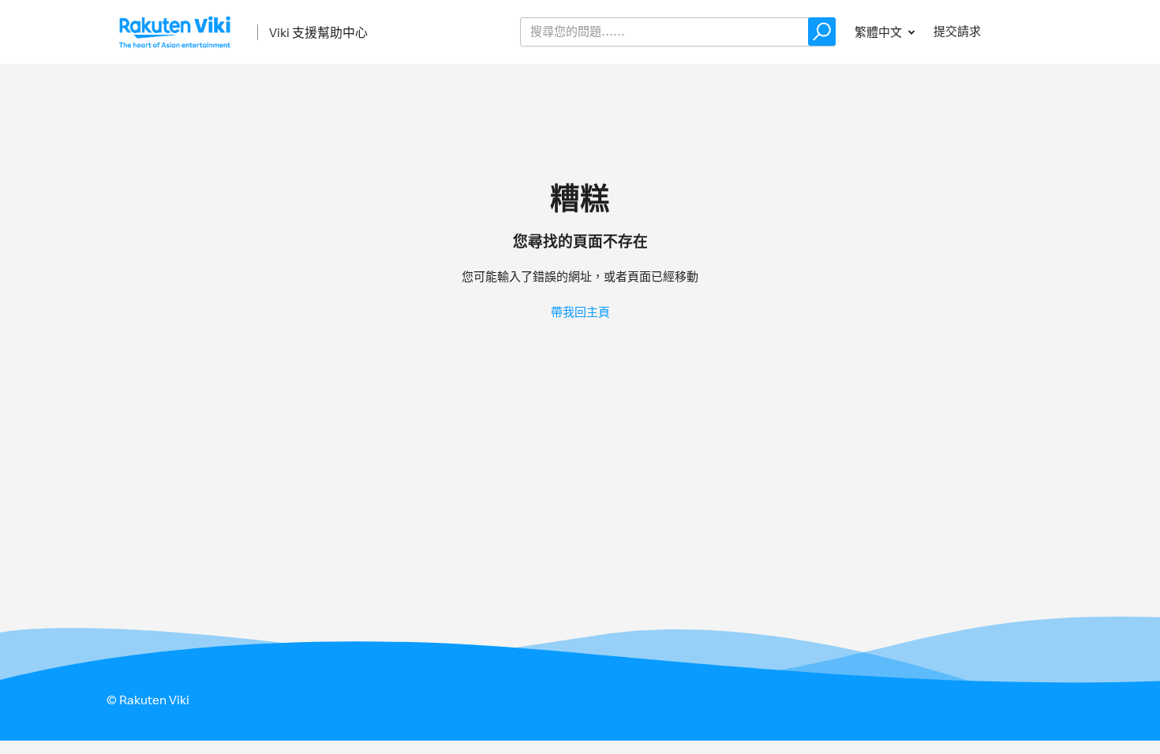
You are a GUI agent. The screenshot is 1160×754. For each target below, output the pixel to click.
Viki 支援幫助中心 (318, 32)
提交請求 (957, 31)
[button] (822, 31)
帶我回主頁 (580, 311)
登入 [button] (1026, 31)
